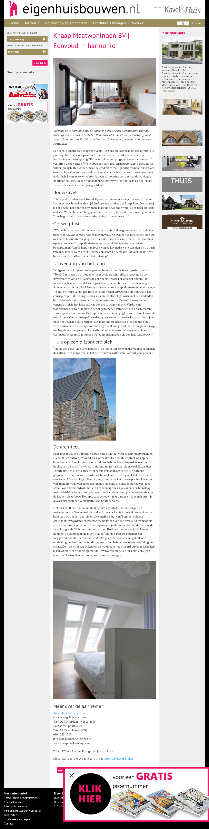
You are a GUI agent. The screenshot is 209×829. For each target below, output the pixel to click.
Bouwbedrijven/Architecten (66, 23)
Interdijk (183, 23)
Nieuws (137, 23)
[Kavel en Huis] (177, 9)
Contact (196, 23)
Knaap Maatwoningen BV (69, 713)
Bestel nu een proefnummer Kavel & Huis (91, 796)
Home (14, 23)
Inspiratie (32, 23)
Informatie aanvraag (16, 806)
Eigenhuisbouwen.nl (72, 9)
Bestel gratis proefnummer (20, 798)
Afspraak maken (13, 802)
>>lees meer (168, 90)
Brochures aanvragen (109, 23)
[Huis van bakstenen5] (104, 699)
